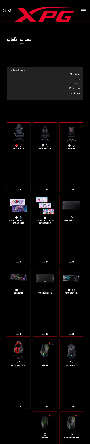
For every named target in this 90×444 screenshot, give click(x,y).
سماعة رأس (76, 88)
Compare (70, 262)
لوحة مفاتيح (76, 74)
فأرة (78, 79)
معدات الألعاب (12, 44)
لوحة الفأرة (76, 84)
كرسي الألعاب (75, 93)
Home (21, 44)
